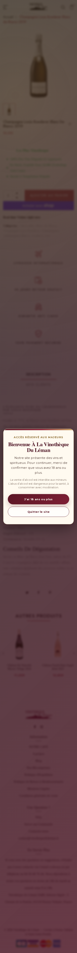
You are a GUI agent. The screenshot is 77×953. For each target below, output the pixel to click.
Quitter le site (39, 511)
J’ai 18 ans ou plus (38, 499)
